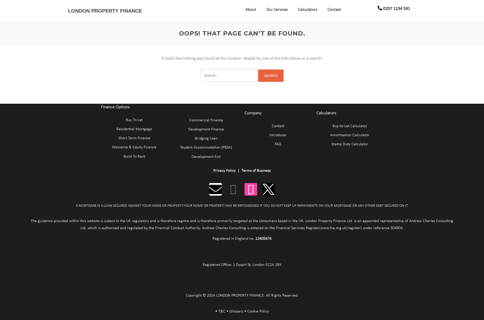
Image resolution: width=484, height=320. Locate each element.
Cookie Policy (258, 311)
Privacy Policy (224, 171)
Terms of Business (256, 171)
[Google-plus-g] (233, 189)
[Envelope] (215, 189)
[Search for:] (228, 75)
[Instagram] (251, 189)
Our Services (277, 10)
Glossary (236, 311)
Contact (334, 10)
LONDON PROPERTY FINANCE (105, 11)
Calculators (307, 10)
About (251, 10)
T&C (221, 311)
